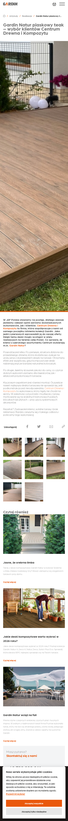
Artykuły (13, 16)
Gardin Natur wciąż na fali (20, 714)
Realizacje (27, 16)
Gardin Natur (17, 345)
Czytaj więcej (9, 582)
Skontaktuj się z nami (21, 756)
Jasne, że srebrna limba (18, 562)
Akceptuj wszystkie (34, 803)
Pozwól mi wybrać (15, 794)
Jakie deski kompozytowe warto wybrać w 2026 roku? (31, 638)
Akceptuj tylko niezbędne (34, 811)
